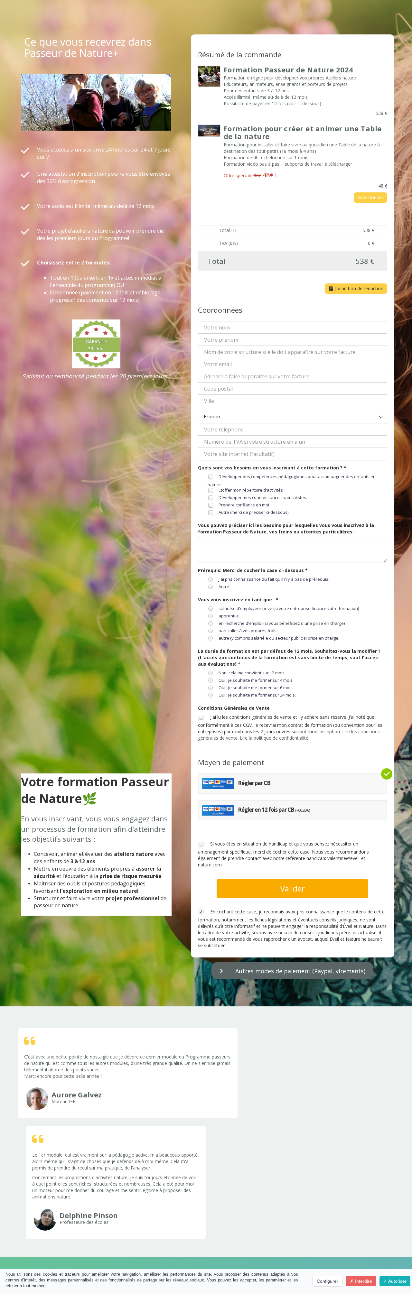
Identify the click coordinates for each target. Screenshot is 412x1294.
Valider (292, 888)
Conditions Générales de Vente (234, 708)
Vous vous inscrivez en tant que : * (238, 599)
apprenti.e (229, 616)
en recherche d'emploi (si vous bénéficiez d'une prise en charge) (282, 623)
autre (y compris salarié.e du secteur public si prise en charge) (279, 638)
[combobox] (293, 415)
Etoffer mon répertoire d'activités (251, 490)
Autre (224, 586)
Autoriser (397, 1281)
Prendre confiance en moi (244, 505)
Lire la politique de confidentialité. (274, 738)
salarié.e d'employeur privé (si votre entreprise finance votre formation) (289, 608)
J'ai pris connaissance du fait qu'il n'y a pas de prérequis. (274, 579)
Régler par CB (253, 783)
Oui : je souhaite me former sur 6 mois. (256, 687)
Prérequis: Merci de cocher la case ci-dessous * (253, 570)
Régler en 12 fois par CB (273, 809)
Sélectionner (370, 197)
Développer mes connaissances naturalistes (262, 497)
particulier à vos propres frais (247, 630)
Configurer (327, 1281)
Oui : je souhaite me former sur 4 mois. (256, 680)
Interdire (363, 1281)
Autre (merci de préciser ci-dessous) (253, 512)
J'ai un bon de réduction (358, 288)
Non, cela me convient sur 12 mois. (252, 673)
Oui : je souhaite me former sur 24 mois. (257, 695)
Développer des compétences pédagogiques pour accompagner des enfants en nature (292, 480)
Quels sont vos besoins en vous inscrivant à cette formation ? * (272, 468)
